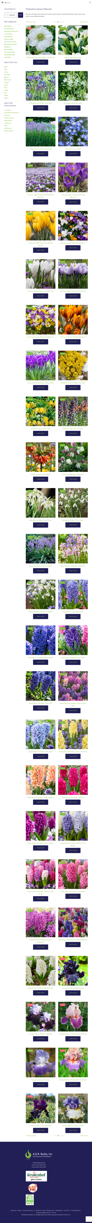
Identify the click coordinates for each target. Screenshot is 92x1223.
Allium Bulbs (8, 26)
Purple (6, 90)
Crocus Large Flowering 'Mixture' (73, 243)
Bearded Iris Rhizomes (11, 31)
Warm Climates (9, 131)
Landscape (7, 123)
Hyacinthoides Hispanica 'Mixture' (73, 566)
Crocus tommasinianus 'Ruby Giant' (41, 383)
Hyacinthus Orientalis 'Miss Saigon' (41, 843)
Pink (5, 87)
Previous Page (31, 22)
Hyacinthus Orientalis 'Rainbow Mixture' (73, 940)
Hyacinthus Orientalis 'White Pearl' (40, 988)
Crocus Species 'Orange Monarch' (73, 337)
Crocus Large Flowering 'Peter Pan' (40, 291)
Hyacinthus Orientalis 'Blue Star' (40, 703)
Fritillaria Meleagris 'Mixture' (73, 474)
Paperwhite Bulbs (9, 52)
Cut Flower (7, 110)
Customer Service (27, 1210)
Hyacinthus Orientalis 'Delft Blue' (40, 752)
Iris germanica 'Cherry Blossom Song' (73, 1034)
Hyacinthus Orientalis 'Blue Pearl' (73, 657)
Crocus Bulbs (8, 34)
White (6, 95)
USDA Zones (8, 128)
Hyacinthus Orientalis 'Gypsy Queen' (40, 797)
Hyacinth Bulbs (8, 39)
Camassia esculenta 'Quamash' (40, 103)
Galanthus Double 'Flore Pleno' (40, 520)
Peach (6, 85)
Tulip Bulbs (7, 57)
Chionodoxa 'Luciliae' (73, 149)
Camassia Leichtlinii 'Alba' (72, 103)
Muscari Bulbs (8, 49)
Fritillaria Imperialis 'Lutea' (40, 429)
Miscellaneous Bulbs (10, 44)
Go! (20, 15)
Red (5, 93)
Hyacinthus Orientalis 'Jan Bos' (73, 797)
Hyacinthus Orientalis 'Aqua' (73, 612)
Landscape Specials (10, 41)
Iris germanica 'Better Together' (40, 1034)
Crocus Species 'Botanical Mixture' (40, 337)
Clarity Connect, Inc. (64, 1214)
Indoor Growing (9, 118)
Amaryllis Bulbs (9, 28)
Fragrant (7, 115)
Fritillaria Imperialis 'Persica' (73, 429)
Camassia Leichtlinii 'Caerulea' (40, 149)
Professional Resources (43, 1212)
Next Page (84, 22)
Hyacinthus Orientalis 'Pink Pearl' (73, 891)
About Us (13, 1210)
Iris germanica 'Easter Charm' (73, 1126)
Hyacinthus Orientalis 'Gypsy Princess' (73, 752)
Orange (6, 82)
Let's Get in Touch (40, 1210)
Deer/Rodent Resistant (11, 112)
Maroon (6, 77)
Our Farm (67, 1210)
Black (6, 67)
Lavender (7, 74)
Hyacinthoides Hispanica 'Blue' (40, 566)
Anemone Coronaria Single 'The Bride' (40, 57)
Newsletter (59, 1210)
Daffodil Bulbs (8, 36)
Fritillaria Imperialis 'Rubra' (41, 474)
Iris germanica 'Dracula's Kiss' (41, 1126)
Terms (54, 1212)
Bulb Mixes (7, 47)
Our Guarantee (75, 1210)
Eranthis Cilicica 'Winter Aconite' (73, 383)
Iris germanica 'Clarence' (40, 1080)
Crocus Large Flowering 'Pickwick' (73, 291)
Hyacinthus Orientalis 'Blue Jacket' (40, 657)
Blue (5, 69)
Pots (5, 125)
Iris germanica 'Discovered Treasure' (73, 1080)
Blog (19, 1210)
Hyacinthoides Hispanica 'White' (41, 612)
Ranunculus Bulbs (9, 54)
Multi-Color (7, 80)
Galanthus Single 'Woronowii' (73, 520)
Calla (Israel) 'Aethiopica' (73, 57)
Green (6, 72)
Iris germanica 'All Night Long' (73, 988)
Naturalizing (8, 120)
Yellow (6, 98)
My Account (50, 1210)
